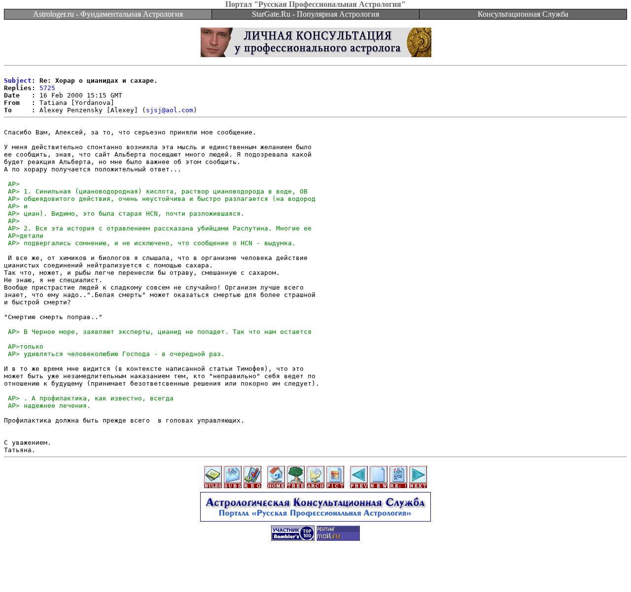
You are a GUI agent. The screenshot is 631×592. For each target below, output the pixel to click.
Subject (18, 80)
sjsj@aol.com (169, 110)
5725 (47, 88)
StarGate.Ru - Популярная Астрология (315, 14)
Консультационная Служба (523, 14)
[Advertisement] (315, 570)
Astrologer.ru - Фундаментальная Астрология (108, 14)
